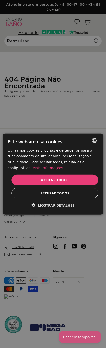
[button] (53, 205)
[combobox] (94, 140)
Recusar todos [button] (54, 193)
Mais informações (47, 167)
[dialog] (53, 173)
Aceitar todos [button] (54, 179)
